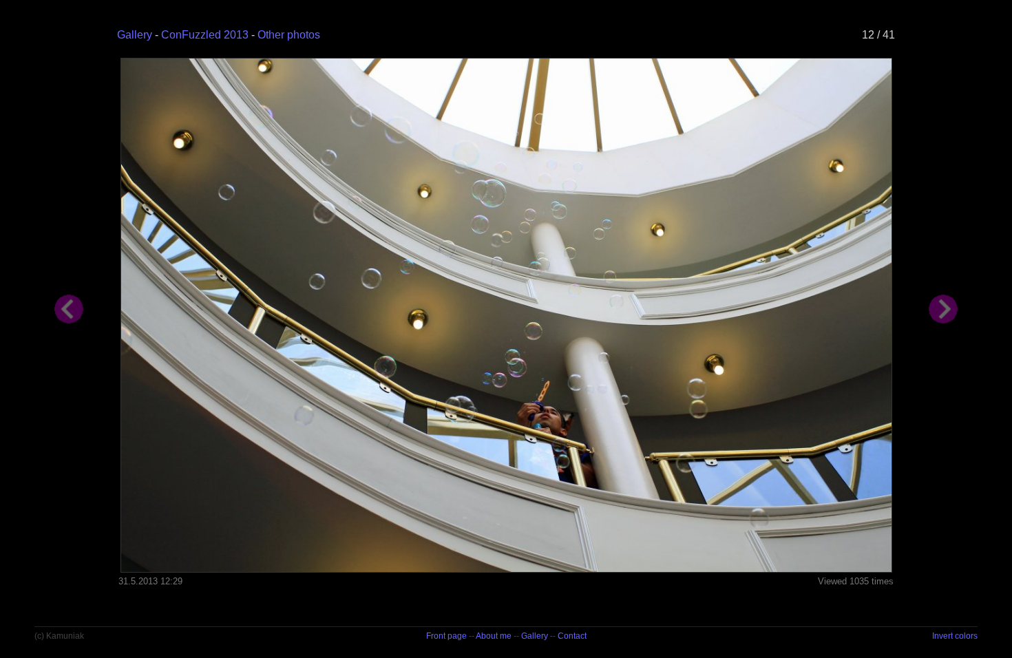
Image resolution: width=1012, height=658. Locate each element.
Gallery (134, 35)
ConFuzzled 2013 (205, 35)
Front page (446, 636)
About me (494, 636)
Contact (572, 636)
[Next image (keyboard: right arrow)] (943, 443)
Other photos (288, 35)
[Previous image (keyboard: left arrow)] (68, 443)
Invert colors (955, 636)
